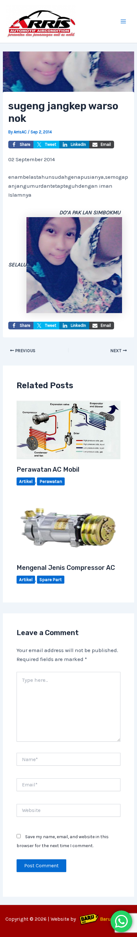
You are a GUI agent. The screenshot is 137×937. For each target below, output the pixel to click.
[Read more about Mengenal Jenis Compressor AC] (69, 527)
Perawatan (51, 481)
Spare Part (51, 579)
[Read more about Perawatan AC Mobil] (69, 429)
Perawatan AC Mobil (48, 469)
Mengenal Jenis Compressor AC (66, 567)
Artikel (25, 481)
